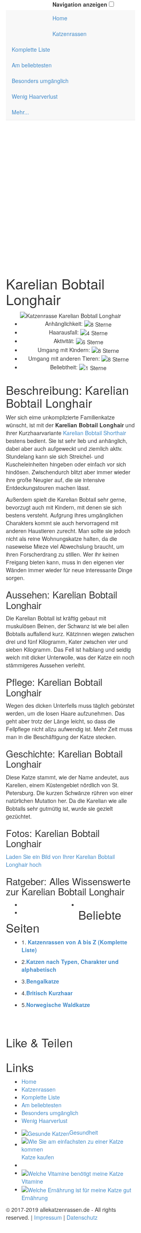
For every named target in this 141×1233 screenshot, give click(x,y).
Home (59, 18)
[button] (111, 4)
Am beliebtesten (32, 65)
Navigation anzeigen (79, 4)
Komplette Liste (31, 49)
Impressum (48, 1217)
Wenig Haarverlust (35, 96)
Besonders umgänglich (40, 81)
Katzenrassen (69, 34)
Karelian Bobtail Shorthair (94, 433)
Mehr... (20, 112)
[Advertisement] (70, 198)
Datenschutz (82, 1217)
